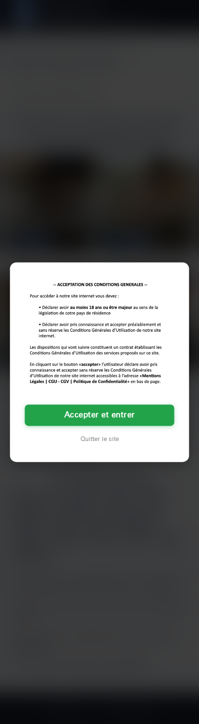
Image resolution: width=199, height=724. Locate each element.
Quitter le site (100, 439)
